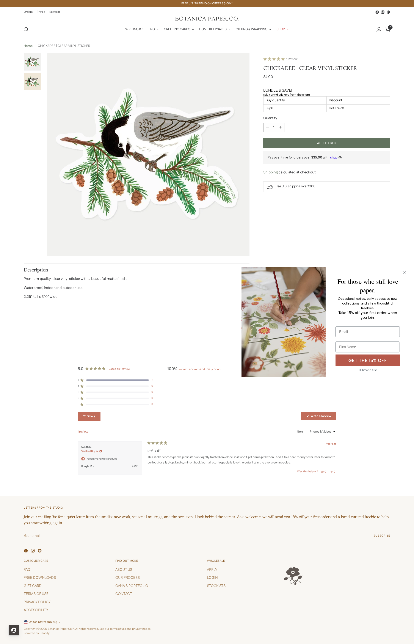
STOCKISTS (216, 585)
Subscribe (381, 536)
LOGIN (212, 577)
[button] (280, 59)
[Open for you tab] (14, 630)
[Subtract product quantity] (267, 127)
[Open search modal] (26, 29)
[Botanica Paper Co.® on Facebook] (377, 12)
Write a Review (323, 417)
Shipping (270, 172)
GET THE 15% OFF (367, 360)
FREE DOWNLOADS (40, 577)
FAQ (27, 569)
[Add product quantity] (280, 127)
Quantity (270, 118)
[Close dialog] (404, 272)
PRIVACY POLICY (37, 602)
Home (28, 46)
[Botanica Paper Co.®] (207, 18)
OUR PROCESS (127, 577)
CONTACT (123, 593)
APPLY (212, 569)
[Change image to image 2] (32, 81)
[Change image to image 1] (32, 61)
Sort (300, 432)
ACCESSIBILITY (36, 610)
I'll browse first (368, 370)
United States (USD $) (43, 622)
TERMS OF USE (36, 593)
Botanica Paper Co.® (61, 629)
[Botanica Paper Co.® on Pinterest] (388, 12)
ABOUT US (123, 569)
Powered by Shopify (37, 633)
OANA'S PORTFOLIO (131, 585)
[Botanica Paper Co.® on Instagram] (383, 12)
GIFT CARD (33, 585)
